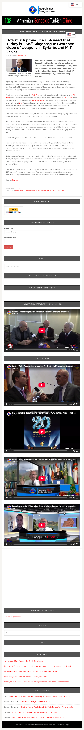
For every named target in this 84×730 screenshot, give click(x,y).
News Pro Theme (34, 724)
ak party (18, 190)
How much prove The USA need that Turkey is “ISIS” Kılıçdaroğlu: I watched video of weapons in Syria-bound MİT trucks (40, 45)
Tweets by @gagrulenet (13, 617)
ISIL (20, 103)
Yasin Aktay (36, 95)
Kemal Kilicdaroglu (42, 190)
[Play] (7, 350)
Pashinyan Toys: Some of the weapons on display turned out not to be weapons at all (36, 682)
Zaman (15, 180)
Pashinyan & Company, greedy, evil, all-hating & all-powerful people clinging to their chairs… (38, 666)
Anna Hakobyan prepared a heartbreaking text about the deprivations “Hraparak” (40, 697)
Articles (17, 188)
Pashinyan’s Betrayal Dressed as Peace (35, 702)
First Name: (9, 229)
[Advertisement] (17, 568)
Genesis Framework (48, 724)
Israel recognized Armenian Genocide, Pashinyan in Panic (25, 677)
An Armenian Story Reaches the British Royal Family (23, 661)
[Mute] (74, 350)
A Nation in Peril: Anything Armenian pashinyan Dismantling (34, 712)
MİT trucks (69, 98)
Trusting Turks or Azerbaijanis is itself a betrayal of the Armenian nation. (47, 707)
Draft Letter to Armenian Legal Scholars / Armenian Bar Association (38, 717)
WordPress (60, 724)
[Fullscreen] (77, 350)
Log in (67, 724)
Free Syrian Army (37, 100)
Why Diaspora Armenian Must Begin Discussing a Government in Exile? (31, 671)
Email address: (10, 237)
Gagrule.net (42, 10)
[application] (42, 330)
